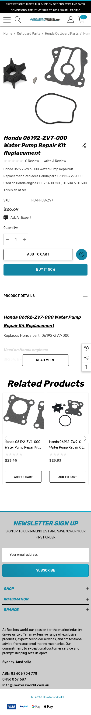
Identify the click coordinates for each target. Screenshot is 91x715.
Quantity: (11, 228)
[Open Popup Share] (84, 145)
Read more (45, 360)
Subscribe (45, 570)
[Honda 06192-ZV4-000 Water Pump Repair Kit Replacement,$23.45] (23, 413)
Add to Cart (38, 254)
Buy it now (45, 270)
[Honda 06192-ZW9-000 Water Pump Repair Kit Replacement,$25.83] (67, 413)
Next (85, 438)
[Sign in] (70, 20)
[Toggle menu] (7, 20)
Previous (5, 438)
